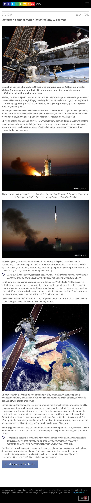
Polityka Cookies (78, 493)
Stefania (7, 15)
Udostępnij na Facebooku (21, 464)
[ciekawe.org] (23, 5)
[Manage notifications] (85, 498)
